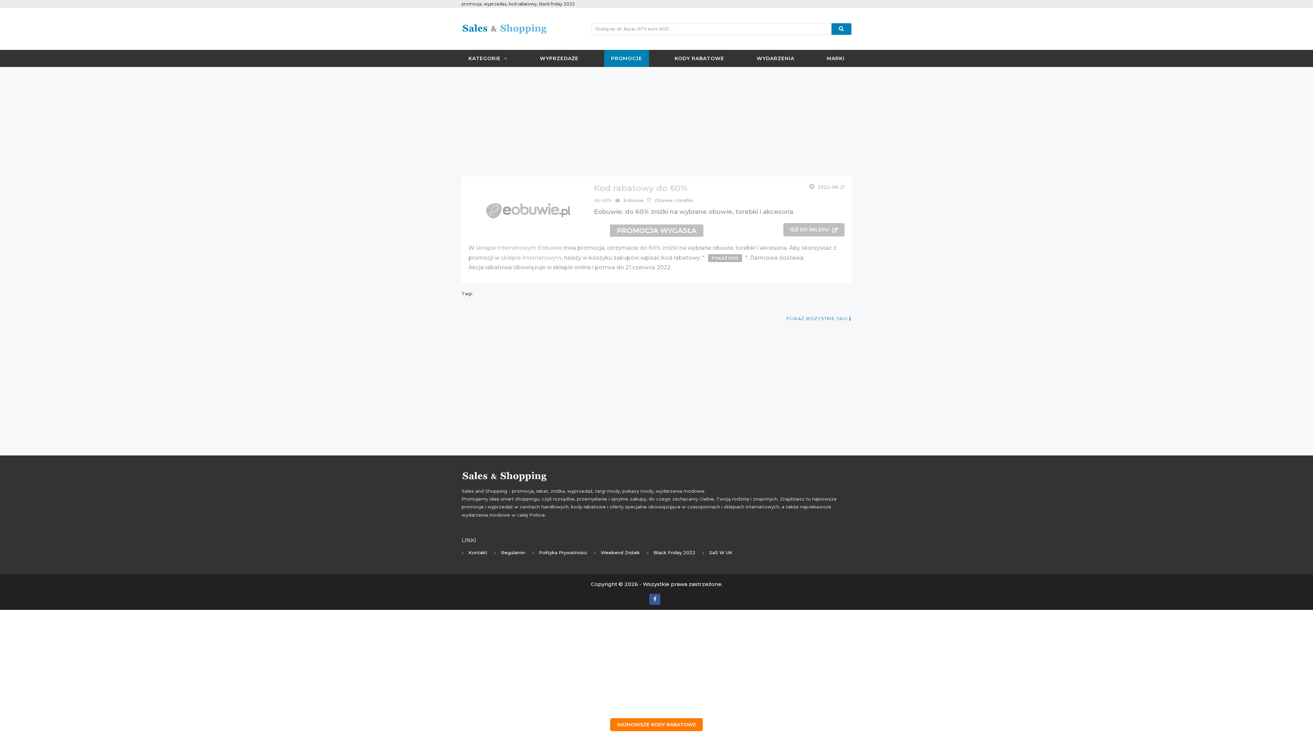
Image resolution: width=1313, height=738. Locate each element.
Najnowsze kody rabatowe (656, 725)
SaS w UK (720, 552)
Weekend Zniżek (620, 552)
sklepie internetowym (531, 258)
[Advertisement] (656, 121)
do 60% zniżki (659, 248)
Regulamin (513, 552)
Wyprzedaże (559, 58)
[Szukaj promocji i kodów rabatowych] (841, 29)
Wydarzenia (775, 58)
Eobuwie (633, 200)
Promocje (626, 58)
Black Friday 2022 (674, 552)
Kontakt (477, 552)
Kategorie (484, 58)
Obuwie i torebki (674, 200)
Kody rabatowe (699, 58)
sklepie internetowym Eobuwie (519, 248)
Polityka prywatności (563, 552)
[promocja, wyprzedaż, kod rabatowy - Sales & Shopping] (504, 28)
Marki (836, 58)
